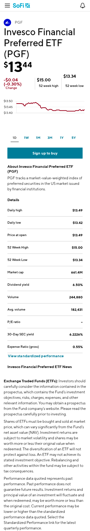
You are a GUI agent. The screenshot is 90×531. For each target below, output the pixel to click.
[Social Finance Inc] (21, 5)
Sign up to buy (45, 153)
